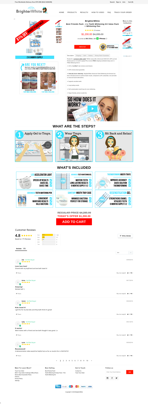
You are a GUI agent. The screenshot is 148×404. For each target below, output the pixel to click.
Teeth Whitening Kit (50, 374)
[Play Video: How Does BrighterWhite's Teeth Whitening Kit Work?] (92, 109)
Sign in (118, 2)
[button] (128, 273)
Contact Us (78, 371)
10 (87, 361)
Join (123, 2)
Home (61, 12)
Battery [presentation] (90, 55)
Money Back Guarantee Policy (23, 374)
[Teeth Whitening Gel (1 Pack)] (127, 60)
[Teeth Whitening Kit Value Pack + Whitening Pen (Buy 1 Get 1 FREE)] (127, 48)
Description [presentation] (70, 55)
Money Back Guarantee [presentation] (102, 55)
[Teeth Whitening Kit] (127, 35)
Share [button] (19, 273)
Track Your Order (123, 12)
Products (72, 12)
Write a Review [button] (126, 236)
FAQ (109, 12)
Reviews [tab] (19, 249)
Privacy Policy (19, 378)
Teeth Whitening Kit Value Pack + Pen (55, 373)
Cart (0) (130, 2)
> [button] (91, 361)
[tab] (70, 55)
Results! (84, 12)
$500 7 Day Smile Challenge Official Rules (26, 373)
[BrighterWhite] (32, 14)
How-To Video (98, 12)
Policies (17, 376)
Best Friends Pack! (50, 371)
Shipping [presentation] (78, 55)
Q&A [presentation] (84, 55)
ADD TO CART (74, 222)
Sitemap (17, 380)
